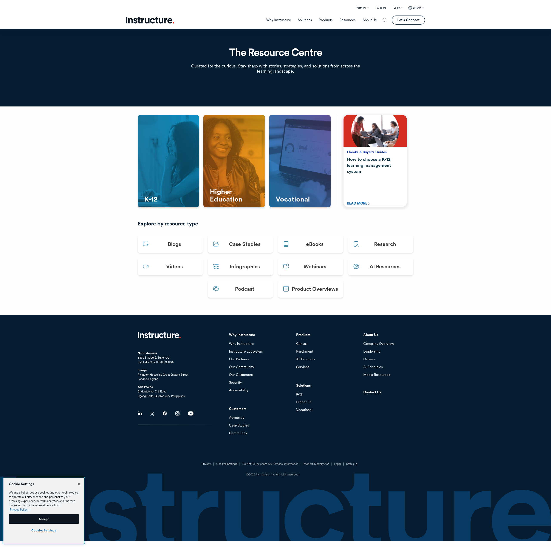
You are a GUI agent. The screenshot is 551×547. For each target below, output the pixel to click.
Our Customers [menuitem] (241, 375)
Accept (44, 519)
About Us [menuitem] (369, 20)
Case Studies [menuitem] (239, 425)
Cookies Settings (43, 530)
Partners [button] (361, 7)
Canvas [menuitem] (301, 344)
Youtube (190, 413)
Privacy (206, 464)
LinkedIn (140, 413)
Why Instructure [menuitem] (278, 20)
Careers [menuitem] (369, 359)
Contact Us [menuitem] (372, 392)
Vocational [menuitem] (304, 410)
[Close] (79, 484)
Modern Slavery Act (316, 464)
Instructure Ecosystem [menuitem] (246, 351)
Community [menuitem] (238, 433)
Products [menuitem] (326, 20)
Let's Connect (408, 20)
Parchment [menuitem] (304, 351)
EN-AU (417, 7)
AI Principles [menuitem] (373, 367)
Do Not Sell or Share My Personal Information (270, 464)
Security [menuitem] (235, 382)
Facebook (165, 413)
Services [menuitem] (302, 367)
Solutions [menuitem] (305, 20)
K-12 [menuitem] (299, 394)
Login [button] (396, 7)
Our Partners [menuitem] (239, 359)
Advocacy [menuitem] (236, 418)
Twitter (152, 414)
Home (159, 335)
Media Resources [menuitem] (376, 375)
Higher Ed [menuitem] (303, 402)
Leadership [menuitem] (371, 351)
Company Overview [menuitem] (378, 344)
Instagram (177, 413)
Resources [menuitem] (347, 20)
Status (352, 466)
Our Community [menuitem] (241, 367)
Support (381, 7)
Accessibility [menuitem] (238, 390)
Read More (357, 203)
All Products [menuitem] (305, 359)
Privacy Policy (19, 509)
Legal (337, 464)
